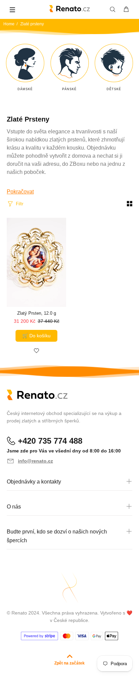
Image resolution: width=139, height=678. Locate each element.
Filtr (19, 203)
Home (9, 24)
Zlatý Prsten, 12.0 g (36, 313)
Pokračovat (20, 191)
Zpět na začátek (69, 663)
